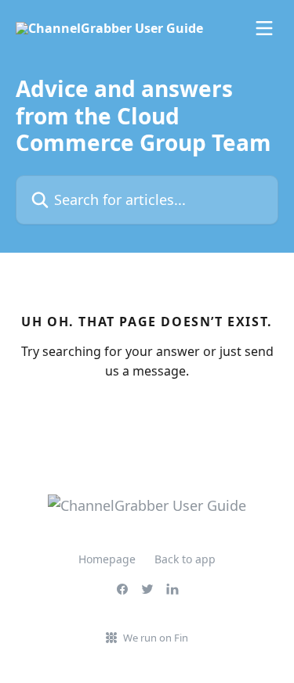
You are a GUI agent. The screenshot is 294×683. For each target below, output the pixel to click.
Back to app (185, 559)
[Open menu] (264, 28)
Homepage (107, 559)
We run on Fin (155, 638)
